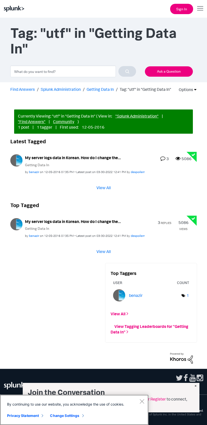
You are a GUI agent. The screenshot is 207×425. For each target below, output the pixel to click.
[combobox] (73, 71)
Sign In (181, 9)
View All (103, 187)
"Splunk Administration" (137, 116)
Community (63, 121)
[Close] (141, 401)
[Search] (127, 71)
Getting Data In (100, 89)
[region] (74, 410)
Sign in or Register (149, 399)
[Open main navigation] (200, 8)
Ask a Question (169, 71)
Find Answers (22, 89)
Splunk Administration (61, 89)
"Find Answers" (31, 121)
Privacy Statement (23, 415)
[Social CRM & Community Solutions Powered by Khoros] (181, 357)
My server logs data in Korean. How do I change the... (73, 157)
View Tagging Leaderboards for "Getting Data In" (149, 329)
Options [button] (184, 89)
